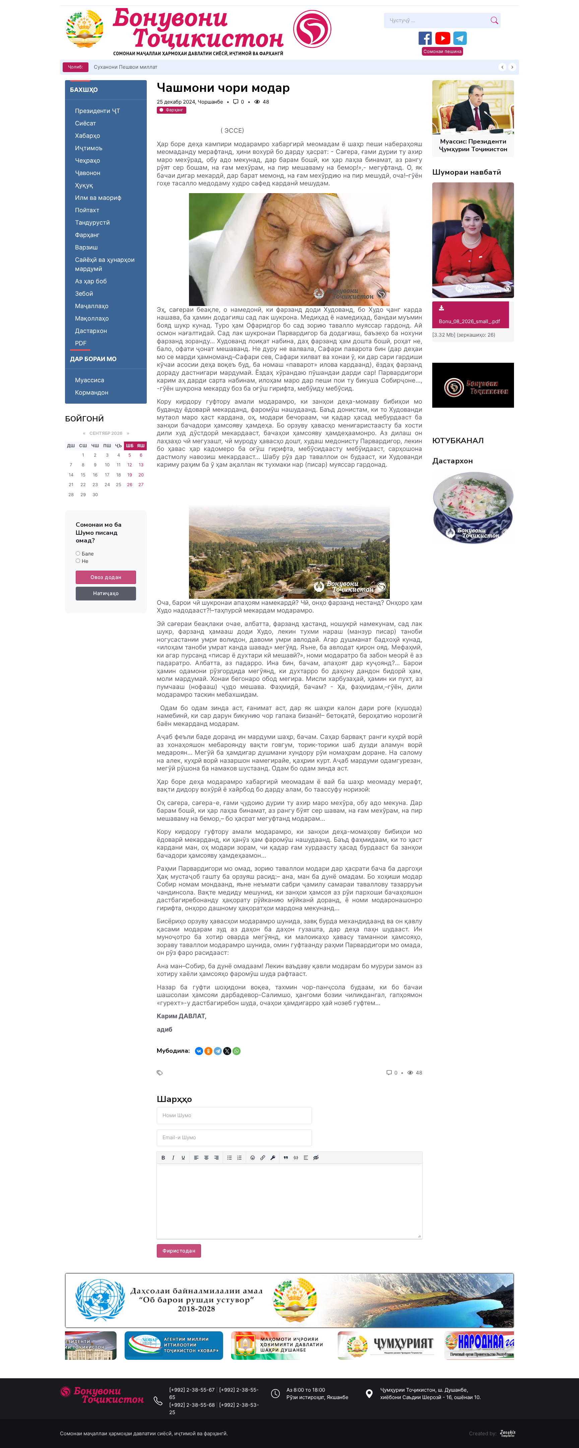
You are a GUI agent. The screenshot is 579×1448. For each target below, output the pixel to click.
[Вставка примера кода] (296, 1158)
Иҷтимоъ (89, 148)
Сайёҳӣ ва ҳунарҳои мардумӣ (105, 264)
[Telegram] (218, 1051)
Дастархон (91, 330)
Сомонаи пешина (442, 51)
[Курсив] (173, 1158)
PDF (81, 343)
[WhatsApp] (237, 1051)
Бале (88, 554)
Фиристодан (179, 1251)
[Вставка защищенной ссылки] (273, 1158)
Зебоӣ (84, 293)
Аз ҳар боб (91, 281)
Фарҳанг (87, 234)
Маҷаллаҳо (92, 305)
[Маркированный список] (229, 1158)
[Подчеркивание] (183, 1158)
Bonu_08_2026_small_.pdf (469, 321)
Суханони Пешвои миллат (125, 67)
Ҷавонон (87, 172)
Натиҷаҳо (106, 593)
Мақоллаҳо (92, 318)
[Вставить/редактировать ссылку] (263, 1158)
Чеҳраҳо (87, 160)
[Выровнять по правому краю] (216, 1158)
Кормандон (91, 392)
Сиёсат (85, 123)
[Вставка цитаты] (286, 1158)
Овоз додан (106, 577)
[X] (227, 1051)
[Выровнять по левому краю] (196, 1158)
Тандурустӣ (92, 222)
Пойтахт (87, 210)
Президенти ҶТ (97, 110)
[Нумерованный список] (240, 1158)
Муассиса (89, 380)
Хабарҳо (87, 135)
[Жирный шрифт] (163, 1158)
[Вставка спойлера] (306, 1158)
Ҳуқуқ (84, 185)
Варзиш (86, 247)
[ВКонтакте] (199, 1051)
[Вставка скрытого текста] (316, 1158)
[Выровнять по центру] (206, 1158)
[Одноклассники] (208, 1051)
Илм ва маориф (98, 197)
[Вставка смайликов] (253, 1158)
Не (85, 561)
